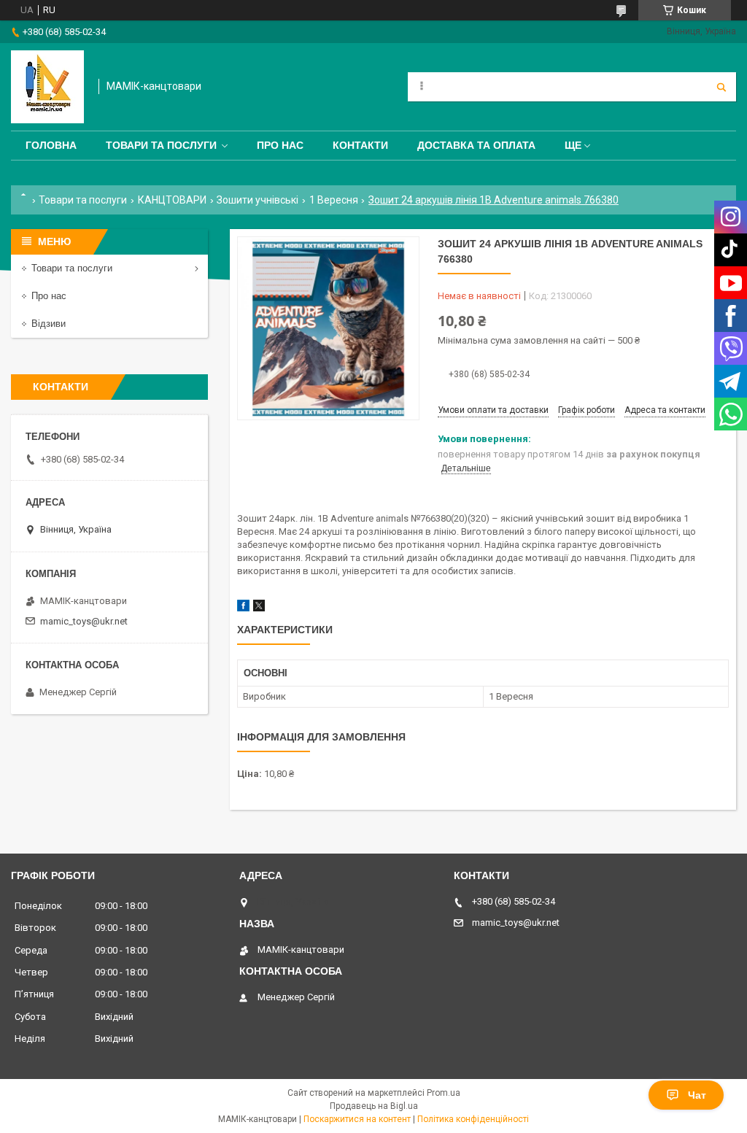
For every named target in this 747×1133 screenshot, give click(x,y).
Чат (697, 1095)
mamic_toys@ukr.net (84, 621)
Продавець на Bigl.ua (374, 1106)
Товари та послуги (161, 145)
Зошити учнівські (257, 200)
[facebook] (243, 608)
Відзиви (48, 323)
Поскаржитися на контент (357, 1119)
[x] (259, 608)
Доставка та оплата (476, 145)
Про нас (280, 145)
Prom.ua (443, 1093)
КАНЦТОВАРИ (172, 200)
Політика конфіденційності (473, 1119)
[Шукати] (721, 86)
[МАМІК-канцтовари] (47, 86)
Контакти (360, 145)
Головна (51, 145)
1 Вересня (333, 200)
